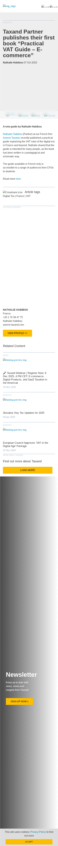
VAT (28, 196)
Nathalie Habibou (12, 134)
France (20, 196)
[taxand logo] (9, 6)
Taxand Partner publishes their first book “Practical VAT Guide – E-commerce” (29, 43)
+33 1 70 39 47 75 (13, 317)
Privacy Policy (38, 832)
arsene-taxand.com (13, 324)
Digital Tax (9, 196)
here (18, 178)
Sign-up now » (19, 701)
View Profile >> (17, 333)
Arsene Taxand (11, 137)
